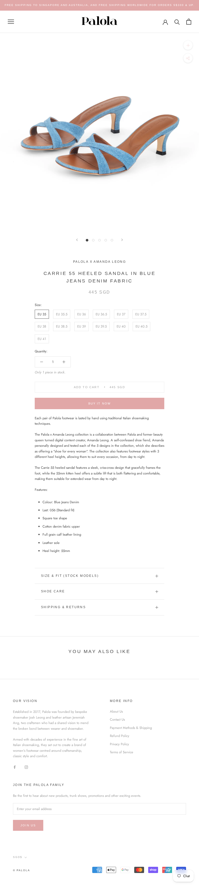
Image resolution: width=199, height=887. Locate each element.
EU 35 (42, 314)
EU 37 (121, 314)
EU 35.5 (61, 314)
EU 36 (81, 314)
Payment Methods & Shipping (131, 727)
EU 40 (121, 326)
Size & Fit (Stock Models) (70, 576)
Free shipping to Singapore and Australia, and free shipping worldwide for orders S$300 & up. (100, 5)
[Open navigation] (11, 21)
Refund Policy (119, 735)
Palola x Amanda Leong (99, 262)
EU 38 (42, 326)
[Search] (177, 21)
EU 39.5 (101, 326)
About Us (116, 711)
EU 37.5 (140, 314)
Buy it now (99, 403)
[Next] (122, 240)
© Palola (21, 870)
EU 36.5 (101, 314)
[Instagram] (26, 767)
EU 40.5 (141, 326)
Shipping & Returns (63, 607)
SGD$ (17, 857)
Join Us (28, 825)
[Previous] (77, 240)
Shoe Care (53, 591)
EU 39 (81, 326)
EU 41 (42, 338)
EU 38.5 (61, 326)
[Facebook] (14, 767)
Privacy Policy (119, 744)
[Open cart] (188, 22)
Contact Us (117, 719)
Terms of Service (121, 752)
